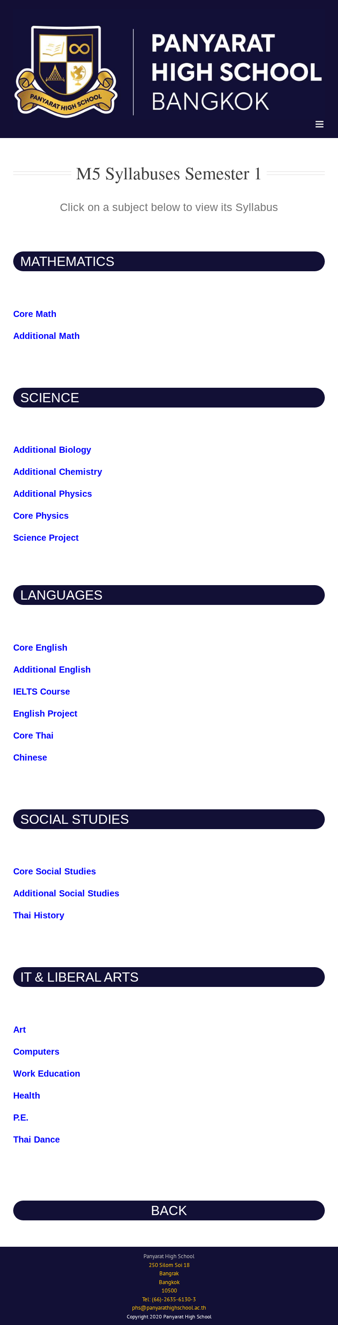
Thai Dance (36, 1139)
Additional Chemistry (57, 472)
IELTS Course (41, 691)
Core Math (34, 314)
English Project (45, 713)
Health (26, 1095)
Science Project (46, 537)
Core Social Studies (54, 871)
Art (19, 1029)
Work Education (46, 1073)
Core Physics (41, 516)
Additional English (52, 669)
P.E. (21, 1117)
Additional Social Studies (66, 893)
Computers (36, 1051)
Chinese (30, 757)
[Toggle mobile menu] (320, 124)
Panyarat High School (169, 1256)
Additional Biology (53, 450)
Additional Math (46, 336)
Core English (40, 647)
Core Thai (33, 735)
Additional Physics (52, 494)
